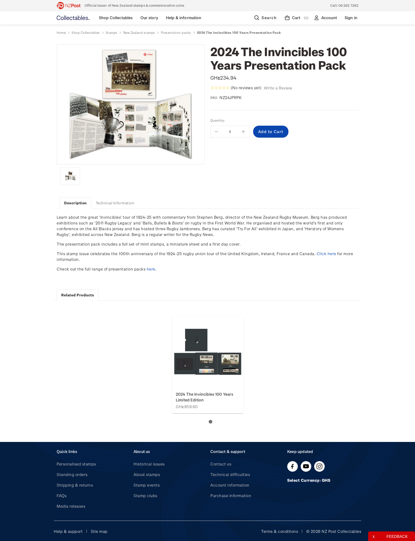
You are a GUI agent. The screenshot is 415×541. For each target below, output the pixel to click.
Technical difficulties (230, 474)
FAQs (62, 495)
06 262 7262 (348, 5)
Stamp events (147, 485)
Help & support (68, 531)
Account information (230, 485)
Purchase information (230, 495)
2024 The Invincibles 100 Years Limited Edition (204, 397)
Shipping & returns (75, 485)
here (151, 269)
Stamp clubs (145, 495)
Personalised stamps (76, 464)
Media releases (71, 506)
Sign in (351, 17)
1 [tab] (210, 421)
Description (75, 203)
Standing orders (72, 474)
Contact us (220, 464)
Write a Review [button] (278, 88)
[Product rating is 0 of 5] (220, 88)
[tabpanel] (207, 364)
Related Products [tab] (77, 295)
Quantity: (217, 120)
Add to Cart (207, 351)
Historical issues (149, 464)
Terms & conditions (279, 531)
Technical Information (115, 203)
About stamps (147, 474)
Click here (326, 253)
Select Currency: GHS (309, 480)
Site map (99, 531)
